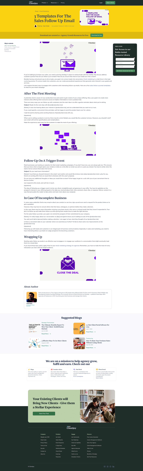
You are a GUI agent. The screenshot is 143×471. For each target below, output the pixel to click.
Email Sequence (60, 442)
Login (100, 3)
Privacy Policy (44, 442)
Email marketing (89, 79)
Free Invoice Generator (92, 437)
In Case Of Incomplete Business (9, 49)
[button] (45, 2)
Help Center (44, 440)
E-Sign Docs (59, 445)
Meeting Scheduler (60, 448)
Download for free (97, 35)
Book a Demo (110, 3)
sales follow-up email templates (100, 85)
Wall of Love (90, 448)
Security (43, 448)
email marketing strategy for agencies (68, 246)
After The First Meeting (10, 45)
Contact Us (43, 451)
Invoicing (58, 454)
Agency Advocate (75, 448)
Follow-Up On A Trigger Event (11, 47)
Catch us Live (74, 454)
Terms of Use (44, 445)
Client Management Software (94, 445)
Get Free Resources (92, 457)
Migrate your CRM (45, 437)
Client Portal (59, 451)
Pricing (62, 2)
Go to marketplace (78, 376)
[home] (33, 2)
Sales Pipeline (59, 440)
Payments (58, 457)
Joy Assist (58, 437)
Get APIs (73, 445)
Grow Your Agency (91, 442)
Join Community (75, 437)
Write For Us (74, 451)
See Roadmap (74, 440)
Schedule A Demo (75, 457)
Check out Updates (76, 442)
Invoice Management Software (94, 440)
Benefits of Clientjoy (92, 454)
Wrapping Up (7, 51)
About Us (43, 454)
